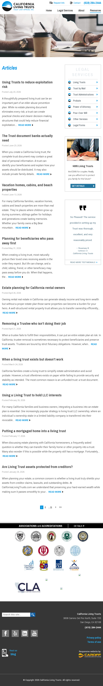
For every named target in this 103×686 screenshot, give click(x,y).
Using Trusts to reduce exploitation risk (27, 84)
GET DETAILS (78, 185)
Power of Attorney (82, 106)
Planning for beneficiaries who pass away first (28, 240)
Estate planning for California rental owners (33, 287)
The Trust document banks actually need (27, 138)
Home (49, 10)
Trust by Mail (79, 88)
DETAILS (78, 526)
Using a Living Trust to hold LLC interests (32, 395)
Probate (77, 100)
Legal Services (65, 10)
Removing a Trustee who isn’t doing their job (34, 323)
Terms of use (94, 642)
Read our (13, 652)
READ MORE (24, 125)
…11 (50, 507)
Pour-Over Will (80, 113)
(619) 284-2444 (92, 3)
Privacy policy (94, 637)
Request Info (59, 3)
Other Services (80, 119)
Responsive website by (89, 651)
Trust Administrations (83, 94)
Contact (77, 3)
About (81, 10)
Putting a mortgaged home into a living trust (34, 431)
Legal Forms (79, 125)
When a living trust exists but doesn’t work (32, 359)
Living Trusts (79, 82)
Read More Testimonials (82, 262)
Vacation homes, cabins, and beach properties (27, 187)
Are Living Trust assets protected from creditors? (37, 466)
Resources (95, 10)
